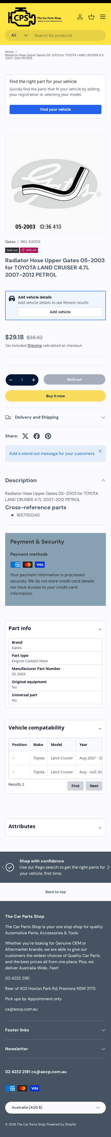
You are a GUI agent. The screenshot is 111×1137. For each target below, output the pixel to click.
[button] (91, 16)
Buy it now (55, 396)
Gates (10, 241)
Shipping (34, 345)
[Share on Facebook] (36, 436)
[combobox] (55, 35)
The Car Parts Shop (31, 1124)
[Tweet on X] (25, 436)
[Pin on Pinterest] (48, 436)
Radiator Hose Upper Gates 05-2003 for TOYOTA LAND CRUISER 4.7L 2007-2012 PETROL (54, 57)
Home (9, 51)
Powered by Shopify (61, 1124)
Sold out (74, 379)
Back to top (55, 891)
